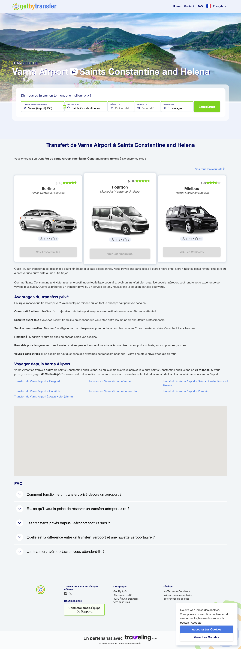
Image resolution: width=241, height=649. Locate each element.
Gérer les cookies (206, 637)
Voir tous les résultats (208, 169)
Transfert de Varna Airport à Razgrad (37, 381)
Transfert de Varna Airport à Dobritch (37, 391)
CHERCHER (207, 106)
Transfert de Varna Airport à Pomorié (186, 391)
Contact (189, 6)
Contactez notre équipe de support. (84, 609)
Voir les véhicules (48, 252)
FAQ (200, 6)
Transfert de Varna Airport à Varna (110, 381)
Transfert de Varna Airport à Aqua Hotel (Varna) (43, 396)
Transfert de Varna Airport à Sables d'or (113, 391)
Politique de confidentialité (177, 595)
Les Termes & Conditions (176, 591)
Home (176, 6)
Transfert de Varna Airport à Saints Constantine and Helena (195, 383)
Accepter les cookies (206, 629)
